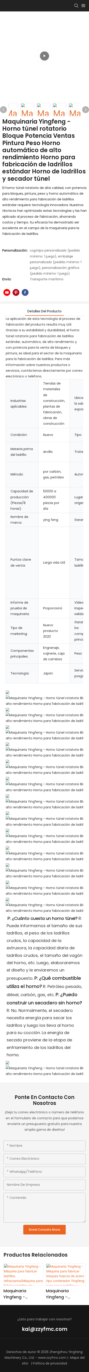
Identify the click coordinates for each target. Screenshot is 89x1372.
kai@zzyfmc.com (44, 1329)
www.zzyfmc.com (52, 1357)
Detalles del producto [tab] (44, 311)
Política (38, 1363)
